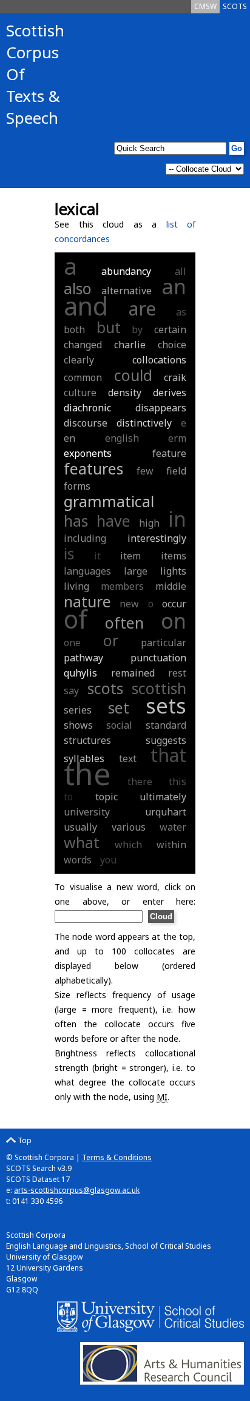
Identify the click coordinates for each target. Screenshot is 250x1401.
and (86, 306)
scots (105, 688)
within (171, 844)
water (173, 827)
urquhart (165, 812)
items (173, 555)
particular (163, 642)
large (135, 571)
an (173, 286)
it (97, 555)
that (168, 755)
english (122, 438)
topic (106, 796)
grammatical (109, 501)
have (113, 520)
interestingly (156, 538)
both (74, 329)
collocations (159, 359)
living (76, 586)
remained (133, 673)
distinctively (144, 423)
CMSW (205, 6)
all (180, 271)
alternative (126, 290)
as (181, 312)
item (130, 555)
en (69, 438)
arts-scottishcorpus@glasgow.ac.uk (77, 1190)
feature (169, 453)
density (124, 392)
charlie (130, 344)
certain (170, 329)
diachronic (87, 407)
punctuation (158, 657)
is (69, 553)
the (87, 773)
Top (24, 1140)
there (139, 781)
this (177, 781)
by (137, 329)
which (128, 844)
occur (174, 603)
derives (169, 392)
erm (177, 438)
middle (170, 586)
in (177, 519)
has (76, 520)
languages (87, 571)
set (118, 707)
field (176, 471)
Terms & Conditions (117, 1157)
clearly (79, 359)
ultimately (163, 796)
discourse (85, 423)
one (72, 642)
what (82, 842)
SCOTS (235, 6)
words (78, 859)
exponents (88, 453)
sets (166, 706)
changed (83, 344)
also (78, 288)
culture (80, 392)
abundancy (126, 271)
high (149, 523)
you (108, 859)
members (122, 586)
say (71, 690)
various (129, 827)
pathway (83, 657)
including (85, 538)
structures (87, 740)
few (145, 471)
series (78, 710)
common (83, 377)
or (110, 640)
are (142, 308)
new (129, 603)
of (75, 619)
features (93, 468)
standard (166, 725)
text (128, 758)
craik (175, 377)
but (108, 327)
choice (172, 344)
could (133, 375)
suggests (166, 740)
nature (87, 601)
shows (78, 725)
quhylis (80, 673)
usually (80, 827)
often (124, 622)
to (68, 796)
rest (177, 673)
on (173, 621)
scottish (159, 688)
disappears (160, 407)
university (87, 812)
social (119, 725)
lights (173, 571)
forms (77, 486)
